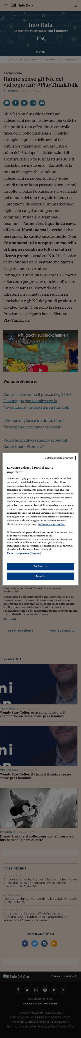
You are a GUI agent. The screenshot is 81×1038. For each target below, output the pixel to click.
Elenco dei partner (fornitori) (24, 553)
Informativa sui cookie (51, 524)
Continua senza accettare (59, 457)
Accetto (41, 576)
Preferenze (40, 566)
